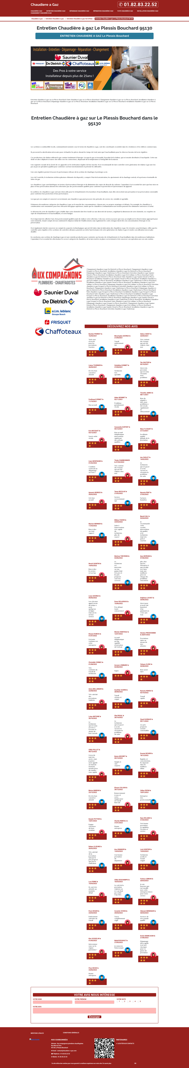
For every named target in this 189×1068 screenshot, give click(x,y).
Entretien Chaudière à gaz (55, 11)
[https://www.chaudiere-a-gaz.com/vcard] (104, 1048)
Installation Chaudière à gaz (147, 11)
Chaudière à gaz (36, 11)
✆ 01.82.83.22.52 (138, 4)
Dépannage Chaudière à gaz (79, 11)
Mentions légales (37, 1033)
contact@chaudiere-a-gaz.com (66, 1050)
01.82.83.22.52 (65, 1054)
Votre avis (37, 1007)
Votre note (121, 999)
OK (135, 1063)
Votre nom (37, 999)
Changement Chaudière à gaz (41, 13)
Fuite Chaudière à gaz (125, 11)
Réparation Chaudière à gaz (103, 11)
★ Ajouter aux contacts (125, 1043)
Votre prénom (80, 999)
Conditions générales (71, 1032)
